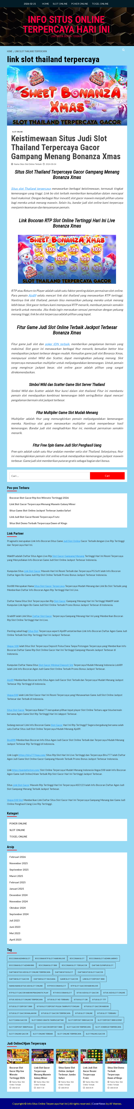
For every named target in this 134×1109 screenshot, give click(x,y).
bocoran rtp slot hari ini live (50, 958)
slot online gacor (18, 1034)
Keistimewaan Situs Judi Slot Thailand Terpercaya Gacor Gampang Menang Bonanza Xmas (66, 147)
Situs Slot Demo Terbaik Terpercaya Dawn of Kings (38, 523)
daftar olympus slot (102, 965)
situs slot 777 (99, 999)
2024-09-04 (51, 164)
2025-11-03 (40, 1088)
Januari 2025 (16, 888)
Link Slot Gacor (32, 571)
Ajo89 (32, 295)
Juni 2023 (14, 926)
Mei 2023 (14, 933)
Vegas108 (12, 694)
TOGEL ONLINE (100, 3)
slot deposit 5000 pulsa (21, 1027)
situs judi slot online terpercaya (26, 999)
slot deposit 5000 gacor (80, 1020)
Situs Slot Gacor (16, 709)
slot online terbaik (43, 1034)
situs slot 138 (80, 999)
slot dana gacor (18, 1020)
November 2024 (18, 901)
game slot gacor (69, 979)
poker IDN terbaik (57, 344)
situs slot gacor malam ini (22, 1013)
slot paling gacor (95, 1034)
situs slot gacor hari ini (96, 1006)
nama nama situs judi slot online (26, 986)
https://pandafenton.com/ (26, 769)
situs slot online (83, 1013)
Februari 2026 (17, 856)
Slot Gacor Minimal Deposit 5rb (56, 664)
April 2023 (15, 939)
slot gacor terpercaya (79, 1027)
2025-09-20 (65, 1088)
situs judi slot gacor (88, 993)
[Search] (123, 50)
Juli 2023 (14, 920)
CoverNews (98, 1103)
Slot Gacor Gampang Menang (68, 555)
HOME (45, 3)
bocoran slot (77, 958)
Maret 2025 (16, 875)
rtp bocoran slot (56, 986)
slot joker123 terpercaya (108, 1027)
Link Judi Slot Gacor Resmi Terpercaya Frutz (34, 516)
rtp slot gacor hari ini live (84, 986)
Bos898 (11, 739)
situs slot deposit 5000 (20, 1006)
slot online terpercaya (69, 1034)
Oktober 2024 (17, 907)
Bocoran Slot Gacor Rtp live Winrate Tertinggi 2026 (39, 497)
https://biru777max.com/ (32, 754)
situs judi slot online (114, 993)
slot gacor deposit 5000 (49, 1027)
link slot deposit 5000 (93, 979)
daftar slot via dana (44, 979)
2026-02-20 (16, 1088)
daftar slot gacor (19, 979)
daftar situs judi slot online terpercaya (29, 972)
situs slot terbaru (106, 1013)
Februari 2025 (17, 882)
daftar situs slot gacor (90, 972)
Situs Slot (33, 631)
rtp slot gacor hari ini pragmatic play (28, 993)
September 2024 (19, 914)
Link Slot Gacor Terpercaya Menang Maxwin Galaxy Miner (42, 504)
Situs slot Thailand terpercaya (31, 188)
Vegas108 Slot (15, 799)
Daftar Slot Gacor (42, 616)
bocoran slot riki (48, 965)
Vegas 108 (13, 646)
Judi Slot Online (71, 540)
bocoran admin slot (19, 958)
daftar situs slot (64, 972)
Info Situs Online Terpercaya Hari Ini (66, 24)
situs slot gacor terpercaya (55, 1013)
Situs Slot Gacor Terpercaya (49, 586)
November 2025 (18, 863)
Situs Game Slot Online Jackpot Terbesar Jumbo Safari (40, 510)
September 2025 (19, 869)
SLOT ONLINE (60, 3)
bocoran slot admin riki (21, 965)
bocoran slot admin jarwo (103, 958)
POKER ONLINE (79, 3)
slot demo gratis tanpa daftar (48, 1020)
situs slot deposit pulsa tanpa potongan (58, 1006)
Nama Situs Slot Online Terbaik (28, 164)
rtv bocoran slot (62, 993)
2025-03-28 (114, 1088)
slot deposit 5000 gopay (110, 1020)
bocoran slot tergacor (74, 965)
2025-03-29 (89, 1088)
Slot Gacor (60, 601)
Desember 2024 (18, 895)
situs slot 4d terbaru (58, 999)
